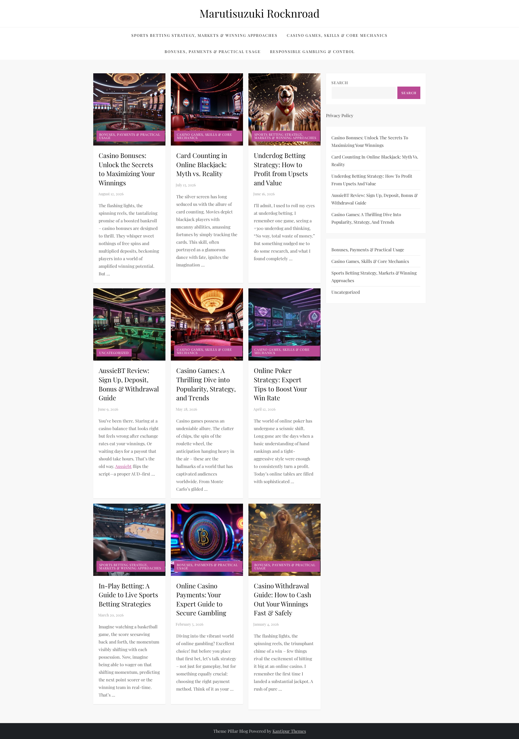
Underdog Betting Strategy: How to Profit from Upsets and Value (281, 169)
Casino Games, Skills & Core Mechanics (337, 35)
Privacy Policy (339, 115)
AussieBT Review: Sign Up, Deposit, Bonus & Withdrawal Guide (129, 384)
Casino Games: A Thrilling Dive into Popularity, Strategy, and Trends (206, 384)
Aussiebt (123, 466)
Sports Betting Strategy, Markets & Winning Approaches (204, 35)
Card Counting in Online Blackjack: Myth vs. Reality (201, 164)
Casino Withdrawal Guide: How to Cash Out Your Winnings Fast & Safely (282, 599)
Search (339, 82)
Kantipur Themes (289, 731)
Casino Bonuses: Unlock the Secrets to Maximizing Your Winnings (127, 169)
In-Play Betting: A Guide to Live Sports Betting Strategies (128, 594)
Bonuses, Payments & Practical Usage (213, 51)
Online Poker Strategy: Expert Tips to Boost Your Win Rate (280, 384)
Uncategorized (114, 353)
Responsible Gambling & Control (312, 51)
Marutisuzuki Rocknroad (259, 13)
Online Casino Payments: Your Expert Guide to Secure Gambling (201, 599)
